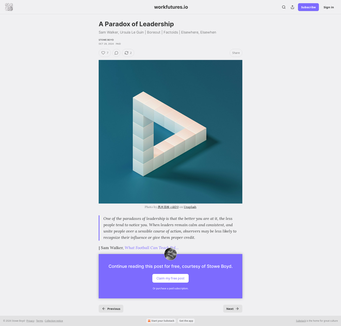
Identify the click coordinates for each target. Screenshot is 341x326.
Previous (113, 309)
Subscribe (308, 7)
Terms (39, 320)
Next (230, 309)
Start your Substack (162, 320)
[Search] (284, 7)
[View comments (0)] (116, 53)
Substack (301, 320)
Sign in (329, 7)
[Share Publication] (292, 7)
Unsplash (190, 207)
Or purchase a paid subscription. (170, 288)
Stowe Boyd (106, 39)
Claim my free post (170, 278)
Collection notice (54, 320)
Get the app (186, 320)
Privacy (30, 320)
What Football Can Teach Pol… (152, 247)
